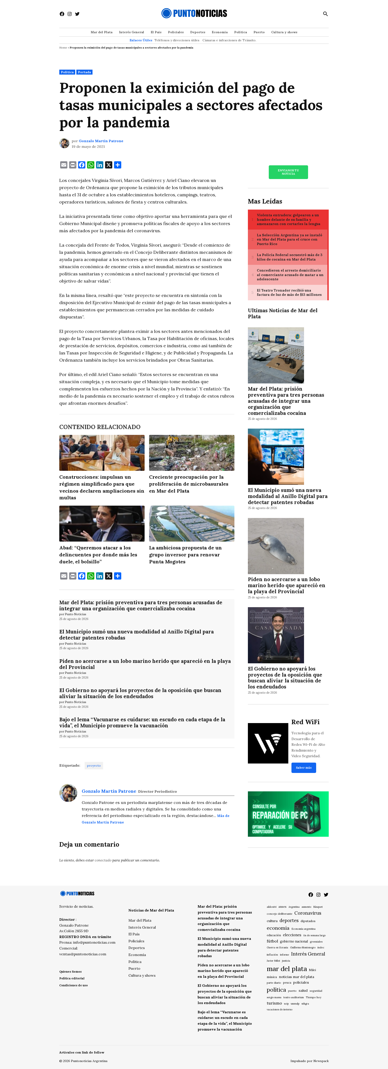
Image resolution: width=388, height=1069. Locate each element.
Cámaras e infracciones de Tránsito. (229, 40)
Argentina (294, 906)
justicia (286, 960)
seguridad (316, 990)
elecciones (292, 934)
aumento (306, 906)
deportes (289, 920)
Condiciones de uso (73, 985)
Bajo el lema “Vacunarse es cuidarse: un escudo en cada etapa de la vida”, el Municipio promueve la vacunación (142, 722)
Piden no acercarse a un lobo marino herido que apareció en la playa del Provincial (145, 664)
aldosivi (271, 906)
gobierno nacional (294, 941)
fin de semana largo (314, 935)
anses (282, 907)
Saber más (304, 768)
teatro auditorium (293, 997)
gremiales (316, 941)
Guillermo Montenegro (302, 947)
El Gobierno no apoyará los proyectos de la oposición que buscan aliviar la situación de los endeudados (140, 693)
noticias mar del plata (296, 977)
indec (320, 947)
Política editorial (71, 978)
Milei (312, 970)
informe (284, 954)
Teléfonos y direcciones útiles (176, 40)
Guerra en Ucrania (277, 947)
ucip (286, 1003)
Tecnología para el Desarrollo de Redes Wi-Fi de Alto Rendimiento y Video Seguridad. (308, 744)
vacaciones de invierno (279, 1009)
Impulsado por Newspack (310, 1061)
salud (303, 990)
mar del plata (287, 968)
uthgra (305, 1003)
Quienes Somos (70, 972)
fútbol (272, 941)
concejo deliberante (279, 913)
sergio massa (274, 997)
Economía (220, 32)
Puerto (259, 32)
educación (274, 935)
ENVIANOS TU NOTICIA (288, 172)
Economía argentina (303, 928)
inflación (272, 954)
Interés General (131, 32)
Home (63, 47)
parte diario (274, 982)
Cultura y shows (284, 32)
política (276, 989)
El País (156, 32)
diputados (308, 921)
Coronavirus (307, 913)
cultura (272, 921)
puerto (292, 990)
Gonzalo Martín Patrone (101, 141)
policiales (301, 982)
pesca (287, 983)
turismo (274, 1003)
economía (278, 928)
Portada (84, 72)
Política (240, 32)
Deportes (197, 32)
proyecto (94, 766)
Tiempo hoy (313, 997)
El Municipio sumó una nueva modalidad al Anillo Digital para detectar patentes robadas (136, 634)
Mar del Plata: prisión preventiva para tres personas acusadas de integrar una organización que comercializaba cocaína (140, 605)
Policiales (176, 32)
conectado (103, 860)
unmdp (295, 1003)
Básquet (318, 906)
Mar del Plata (101, 32)
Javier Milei (273, 960)
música (272, 977)
